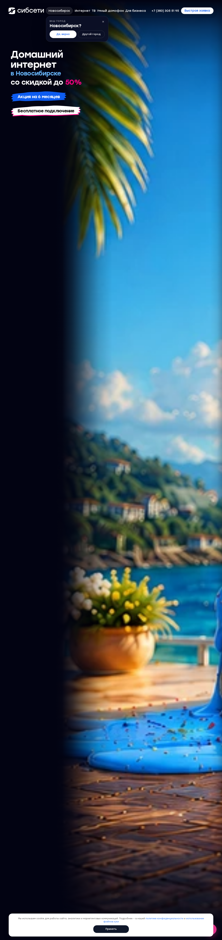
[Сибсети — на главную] (26, 10)
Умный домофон (110, 10)
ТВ (94, 10)
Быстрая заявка (197, 10)
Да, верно (63, 34)
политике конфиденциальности (164, 918)
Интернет (82, 10)
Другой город (91, 34)
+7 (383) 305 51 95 (165, 10)
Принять (111, 929)
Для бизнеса (135, 10)
